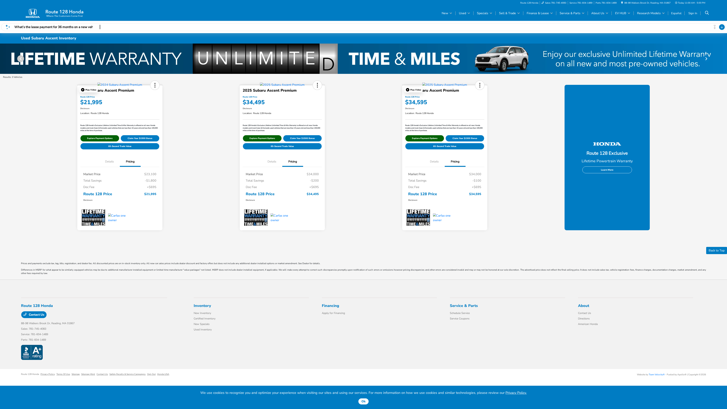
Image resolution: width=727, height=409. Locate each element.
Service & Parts (464, 305)
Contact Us (36, 315)
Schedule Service (460, 313)
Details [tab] (109, 161)
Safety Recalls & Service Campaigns (127, 374)
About (583, 305)
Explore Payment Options (99, 138)
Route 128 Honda (30, 374)
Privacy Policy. (516, 392)
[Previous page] (20, 58)
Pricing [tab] (130, 161)
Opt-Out (151, 374)
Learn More (607, 169)
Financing (330, 305)
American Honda (588, 324)
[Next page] (706, 58)
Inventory (202, 305)
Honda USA (163, 374)
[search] (707, 13)
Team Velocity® (657, 374)
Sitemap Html (88, 374)
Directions (584, 318)
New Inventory (202, 313)
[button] (89, 89)
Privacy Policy (48, 374)
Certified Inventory (204, 318)
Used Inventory (203, 329)
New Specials (202, 324)
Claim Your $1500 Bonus (140, 138)
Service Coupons (460, 318)
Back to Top (717, 250)
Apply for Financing (333, 313)
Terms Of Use (63, 374)
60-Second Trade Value (119, 146)
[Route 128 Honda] (53, 13)
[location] (622, 2)
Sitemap (76, 374)
